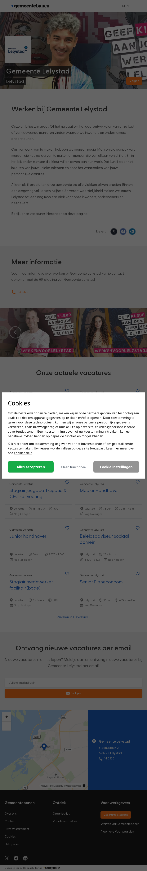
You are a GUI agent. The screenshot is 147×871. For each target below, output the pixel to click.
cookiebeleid (23, 453)
